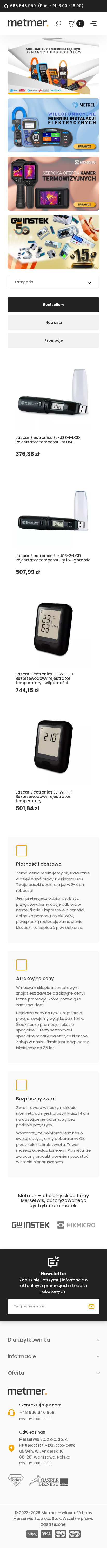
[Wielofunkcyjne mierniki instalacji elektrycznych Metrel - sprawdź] (53, 125)
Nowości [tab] (53, 322)
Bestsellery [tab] (53, 304)
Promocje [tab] (53, 340)
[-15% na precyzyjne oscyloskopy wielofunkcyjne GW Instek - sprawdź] (53, 242)
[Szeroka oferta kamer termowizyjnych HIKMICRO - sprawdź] (53, 184)
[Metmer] (28, 22)
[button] (51, 1372)
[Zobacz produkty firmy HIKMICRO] (47, 1225)
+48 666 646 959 (37, 1412)
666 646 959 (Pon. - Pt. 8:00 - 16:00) (44, 6)
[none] (53, 1225)
